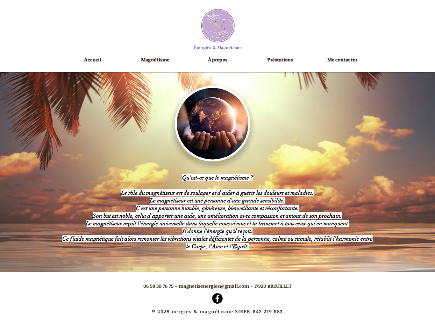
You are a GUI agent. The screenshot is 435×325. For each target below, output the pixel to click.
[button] (280, 60)
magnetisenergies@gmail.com (214, 286)
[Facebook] (217, 298)
